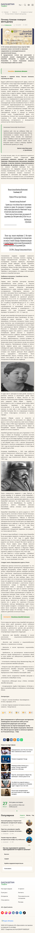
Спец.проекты (5, 900)
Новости (14, 12)
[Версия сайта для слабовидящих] (29, 5)
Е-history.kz (8, 25)
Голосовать (7, 868)
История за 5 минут (26, 12)
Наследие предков (6, 888)
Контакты (21, 892)
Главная (6, 12)
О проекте (21, 888)
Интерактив (4, 896)
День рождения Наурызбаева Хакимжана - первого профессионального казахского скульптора (18, 806)
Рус (20, 5)
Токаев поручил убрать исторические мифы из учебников (13, 838)
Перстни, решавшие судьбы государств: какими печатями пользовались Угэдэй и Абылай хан (13, 830)
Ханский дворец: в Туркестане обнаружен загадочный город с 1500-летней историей (11, 822)
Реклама (20, 902)
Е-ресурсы (4, 892)
